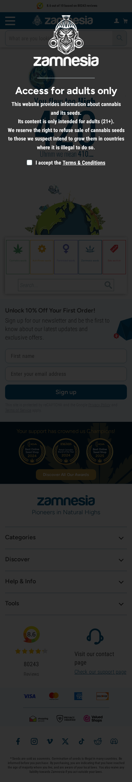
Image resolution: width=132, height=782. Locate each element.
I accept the (47, 162)
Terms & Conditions (84, 162)
